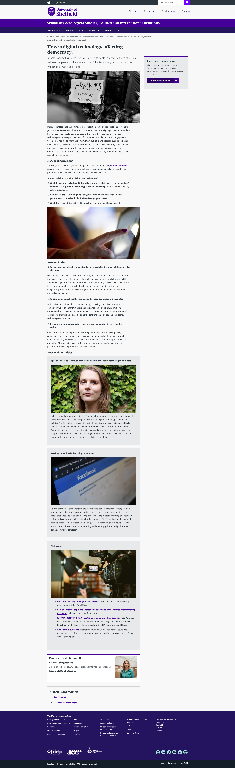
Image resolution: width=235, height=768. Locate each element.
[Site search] (187, 2)
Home (49, 36)
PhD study (51, 727)
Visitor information (81, 727)
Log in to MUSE (60, 2)
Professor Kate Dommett (65, 658)
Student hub (105, 719)
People (111, 36)
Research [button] (148, 11)
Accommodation (53, 730)
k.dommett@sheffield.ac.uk (62, 671)
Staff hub (77, 734)
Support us (78, 723)
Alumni (129, 725)
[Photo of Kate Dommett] (125, 668)
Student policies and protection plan (108, 728)
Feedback (51, 764)
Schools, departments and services (137, 720)
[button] (55, 30)
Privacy (60, 764)
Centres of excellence (159, 80)
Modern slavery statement (92, 764)
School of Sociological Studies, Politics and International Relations (103, 23)
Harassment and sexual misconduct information (109, 734)
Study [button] (131, 11)
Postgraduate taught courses (58, 723)
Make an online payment (110, 723)
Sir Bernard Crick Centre (65, 702)
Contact (130, 736)
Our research (60, 697)
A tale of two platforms (68, 629)
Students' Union (133, 733)
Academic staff (123, 36)
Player (76, 730)
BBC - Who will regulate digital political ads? (78, 601)
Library (129, 729)
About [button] (185, 11)
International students (56, 734)
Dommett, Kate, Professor (141, 36)
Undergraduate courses (56, 719)
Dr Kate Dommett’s (119, 165)
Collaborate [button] (167, 11)
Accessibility (70, 764)
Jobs (75, 719)
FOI (78, 764)
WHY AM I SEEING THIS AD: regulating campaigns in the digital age (88, 617)
